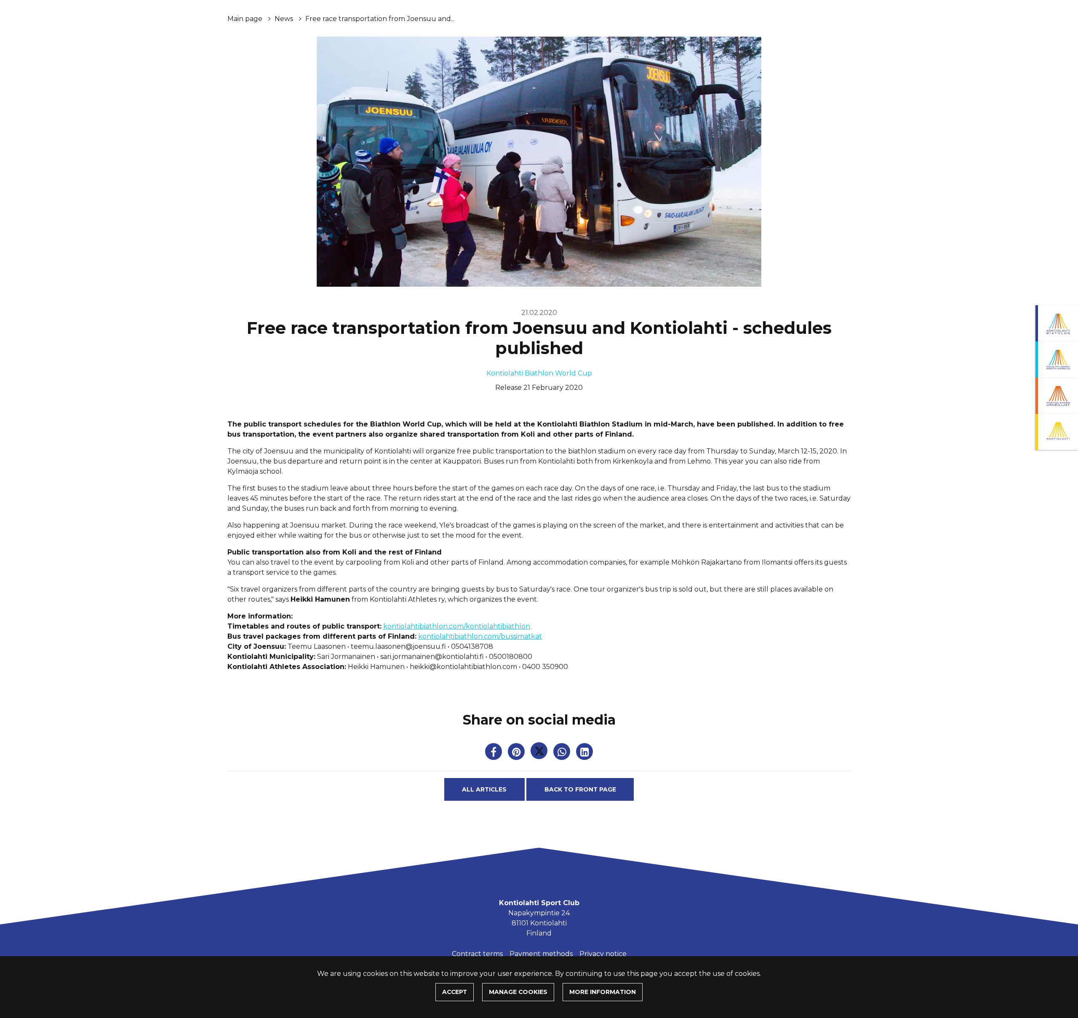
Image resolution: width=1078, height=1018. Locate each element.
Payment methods (541, 954)
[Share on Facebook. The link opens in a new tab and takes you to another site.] (494, 753)
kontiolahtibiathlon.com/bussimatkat (480, 636)
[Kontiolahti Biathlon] (1056, 323)
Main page (245, 19)
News (285, 19)
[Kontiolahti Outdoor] (1056, 432)
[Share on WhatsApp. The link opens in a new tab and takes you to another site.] (562, 753)
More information (602, 992)
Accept (454, 992)
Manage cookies (518, 992)
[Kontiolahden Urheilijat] (1056, 396)
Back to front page (580, 789)
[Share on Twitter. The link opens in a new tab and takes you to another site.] (539, 753)
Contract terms (477, 954)
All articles (484, 789)
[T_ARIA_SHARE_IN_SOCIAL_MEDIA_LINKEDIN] (584, 753)
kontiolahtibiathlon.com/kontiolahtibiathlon (456, 626)
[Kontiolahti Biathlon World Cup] (1056, 359)
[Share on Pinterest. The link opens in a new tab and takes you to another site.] (517, 753)
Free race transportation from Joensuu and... (380, 19)
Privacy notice (603, 954)
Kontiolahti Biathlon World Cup (539, 373)
